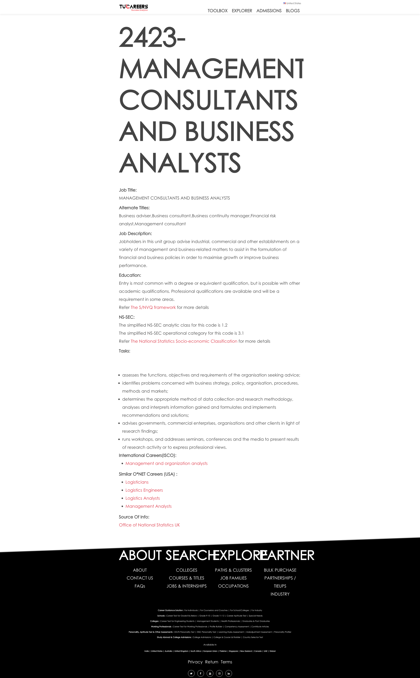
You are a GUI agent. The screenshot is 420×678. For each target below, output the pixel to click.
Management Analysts (149, 506)
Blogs (293, 10)
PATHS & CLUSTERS (233, 570)
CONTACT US (140, 577)
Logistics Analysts (143, 498)
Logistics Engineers (144, 490)
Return (211, 661)
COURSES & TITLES (186, 577)
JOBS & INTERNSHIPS (187, 586)
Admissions (269, 10)
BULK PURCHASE (280, 570)
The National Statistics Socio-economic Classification (185, 341)
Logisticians (137, 482)
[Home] (133, 8)
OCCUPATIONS (233, 586)
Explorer (242, 10)
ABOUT (140, 570)
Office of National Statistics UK (149, 524)
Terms (226, 661)
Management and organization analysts (167, 463)
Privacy (195, 661)
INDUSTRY (280, 594)
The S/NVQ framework (154, 307)
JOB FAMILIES (233, 577)
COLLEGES (186, 570)
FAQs (140, 586)
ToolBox (218, 10)
